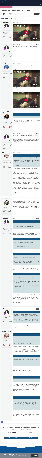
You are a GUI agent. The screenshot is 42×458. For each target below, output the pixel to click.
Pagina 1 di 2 (13, 18)
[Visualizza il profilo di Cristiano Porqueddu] (6, 116)
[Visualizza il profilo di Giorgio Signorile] (6, 202)
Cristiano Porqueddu (6, 112)
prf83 (6, 63)
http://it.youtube (16, 122)
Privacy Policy (18, 449)
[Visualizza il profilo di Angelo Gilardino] (6, 156)
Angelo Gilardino (6, 152)
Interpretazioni (15, 14)
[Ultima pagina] (9, 18)
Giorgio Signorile (6, 198)
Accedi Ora (30, 437)
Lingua (13, 449)
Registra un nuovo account (12, 437)
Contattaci (24, 449)
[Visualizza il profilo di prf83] (6, 67)
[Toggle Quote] (14, 114)
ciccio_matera (6, 22)
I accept (35, 455)
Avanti (6, 18)
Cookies (28, 449)
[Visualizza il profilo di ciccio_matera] (3, 14)
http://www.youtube (27, 121)
